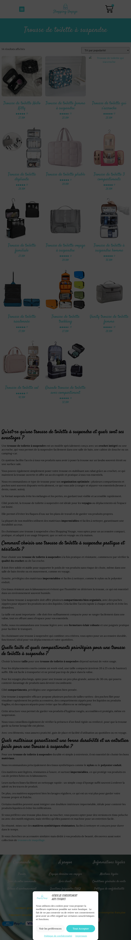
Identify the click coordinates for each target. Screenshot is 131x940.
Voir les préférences (50, 928)
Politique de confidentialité (58, 935)
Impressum (81, 935)
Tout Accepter (81, 928)
